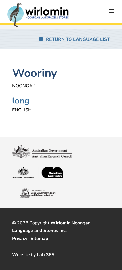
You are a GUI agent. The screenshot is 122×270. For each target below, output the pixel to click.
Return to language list (78, 39)
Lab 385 (45, 255)
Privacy (19, 238)
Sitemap (39, 238)
